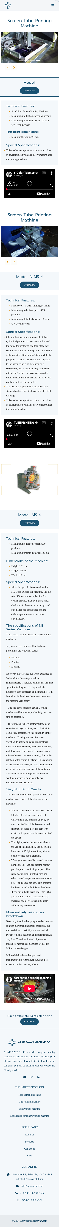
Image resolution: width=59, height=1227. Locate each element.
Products (29, 1141)
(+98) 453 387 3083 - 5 (32, 1193)
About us (29, 1134)
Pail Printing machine (29, 1109)
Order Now (29, 90)
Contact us (29, 1021)
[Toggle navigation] (53, 5)
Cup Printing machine (29, 1101)
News (29, 1155)
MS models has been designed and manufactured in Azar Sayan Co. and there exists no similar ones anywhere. (27, 960)
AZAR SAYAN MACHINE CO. (34, 1042)
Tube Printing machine (29, 1094)
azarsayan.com (39, 1221)
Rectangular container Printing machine (29, 1115)
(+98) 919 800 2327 (31, 1200)
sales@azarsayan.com (32, 1186)
